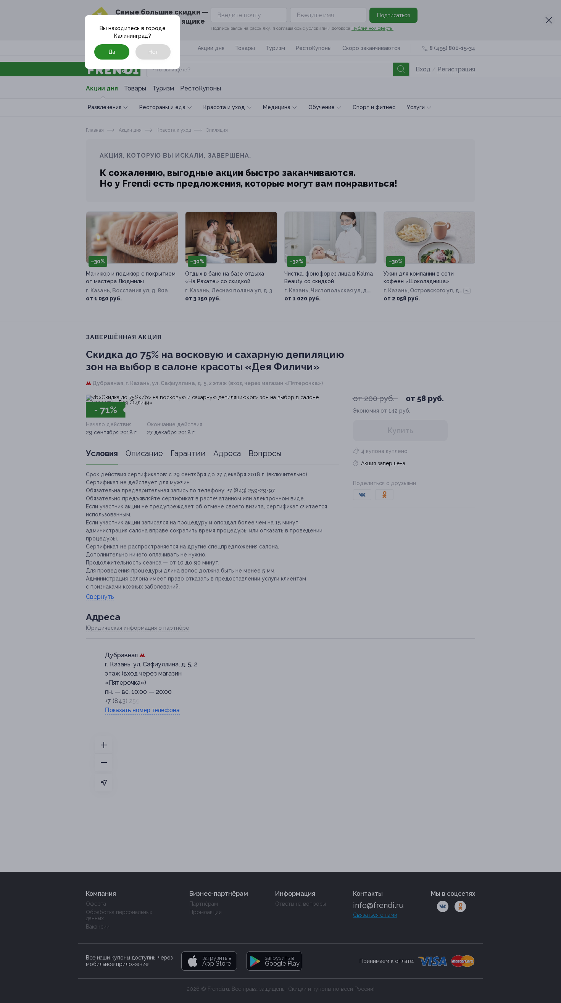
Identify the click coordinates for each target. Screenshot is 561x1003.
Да (111, 52)
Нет (153, 52)
